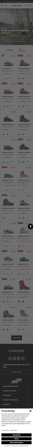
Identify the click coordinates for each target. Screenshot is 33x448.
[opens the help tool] (30, 226)
